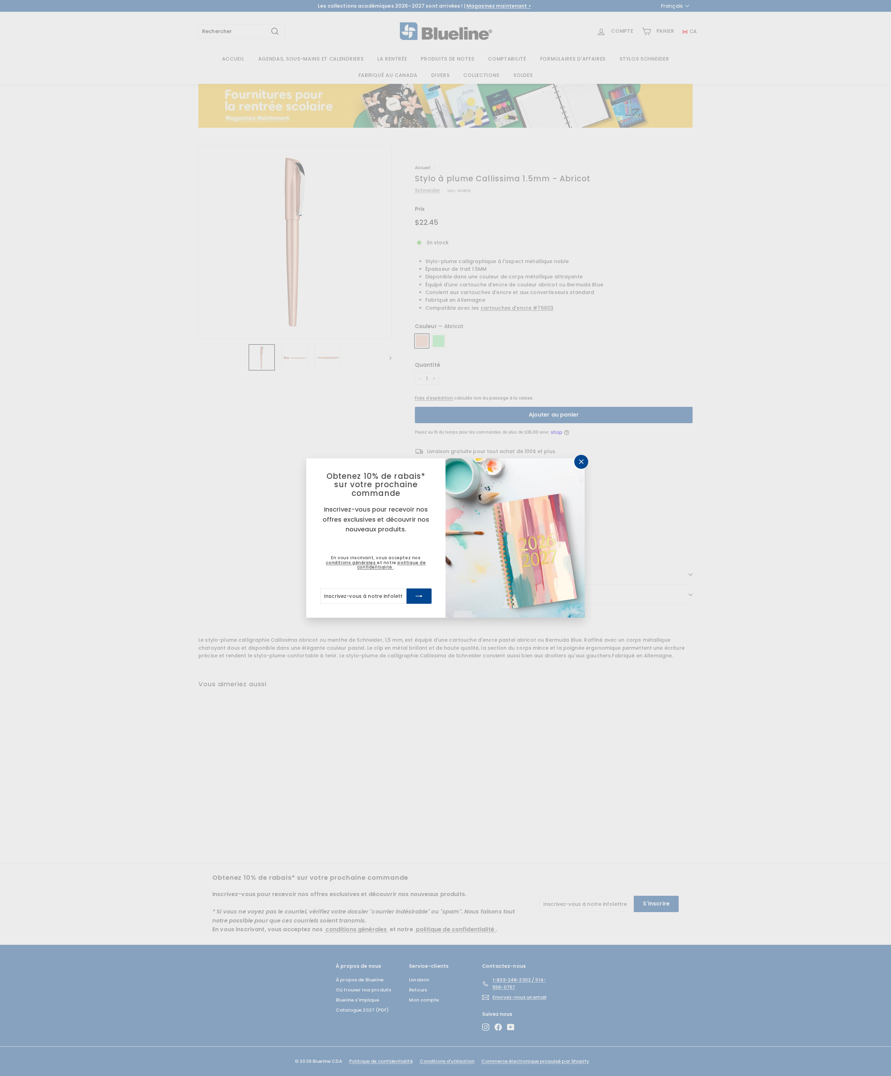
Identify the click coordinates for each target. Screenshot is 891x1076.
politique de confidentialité (391, 565)
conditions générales (351, 562)
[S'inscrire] (419, 596)
